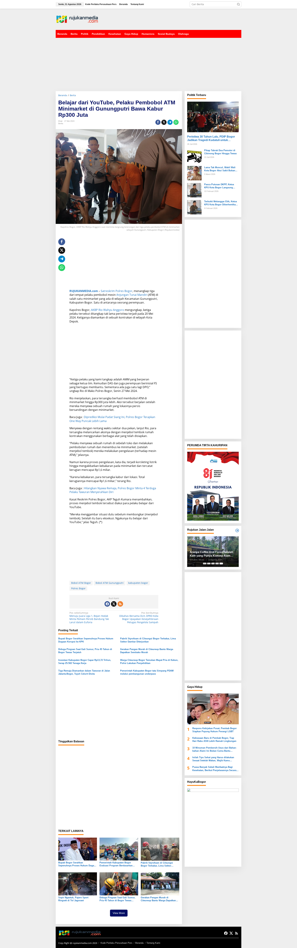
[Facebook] (107, 604)
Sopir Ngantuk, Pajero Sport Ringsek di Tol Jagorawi (73, 899)
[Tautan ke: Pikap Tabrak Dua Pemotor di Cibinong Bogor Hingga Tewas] (194, 155)
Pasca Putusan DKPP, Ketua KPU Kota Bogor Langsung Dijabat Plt (219, 186)
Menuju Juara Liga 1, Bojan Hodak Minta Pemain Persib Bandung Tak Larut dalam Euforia (89, 617)
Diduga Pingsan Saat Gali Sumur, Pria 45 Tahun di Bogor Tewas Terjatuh (85, 651)
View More (119, 913)
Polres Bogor (78, 588)
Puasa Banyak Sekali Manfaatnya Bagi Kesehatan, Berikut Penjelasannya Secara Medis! (214, 769)
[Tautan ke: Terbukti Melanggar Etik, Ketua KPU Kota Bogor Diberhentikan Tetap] (194, 206)
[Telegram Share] (170, 122)
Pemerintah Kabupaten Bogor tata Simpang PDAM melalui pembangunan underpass (147, 672)
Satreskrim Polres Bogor (116, 291)
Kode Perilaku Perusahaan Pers (116, 943)
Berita (60, 123)
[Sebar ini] (158, 122)
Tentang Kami (153, 943)
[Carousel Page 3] (213, 563)
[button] (238, 4)
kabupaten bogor (138, 582)
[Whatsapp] (176, 122)
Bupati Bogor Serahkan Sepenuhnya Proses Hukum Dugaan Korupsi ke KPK (85, 640)
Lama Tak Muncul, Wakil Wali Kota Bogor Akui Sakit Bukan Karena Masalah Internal (219, 169)
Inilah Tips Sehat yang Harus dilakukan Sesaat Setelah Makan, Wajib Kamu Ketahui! (213, 759)
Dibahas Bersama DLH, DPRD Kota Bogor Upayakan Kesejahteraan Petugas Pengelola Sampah (138, 617)
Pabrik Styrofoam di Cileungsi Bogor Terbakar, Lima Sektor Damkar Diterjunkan (148, 640)
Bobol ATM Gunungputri (110, 582)
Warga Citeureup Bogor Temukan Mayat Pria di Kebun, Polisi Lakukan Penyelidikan (149, 661)
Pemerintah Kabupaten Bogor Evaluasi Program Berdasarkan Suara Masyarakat (116, 864)
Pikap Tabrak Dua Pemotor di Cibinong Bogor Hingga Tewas (220, 152)
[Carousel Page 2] (209, 563)
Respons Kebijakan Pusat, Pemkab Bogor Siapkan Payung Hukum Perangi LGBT (214, 730)
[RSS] (120, 604)
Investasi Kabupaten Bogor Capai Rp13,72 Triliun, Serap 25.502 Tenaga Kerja (84, 661)
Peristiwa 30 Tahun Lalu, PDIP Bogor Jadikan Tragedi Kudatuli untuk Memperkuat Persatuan (211, 138)
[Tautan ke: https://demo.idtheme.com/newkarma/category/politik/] (237, 530)
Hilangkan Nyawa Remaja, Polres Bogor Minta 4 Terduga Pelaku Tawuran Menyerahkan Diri (112, 490)
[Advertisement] (178, 19)
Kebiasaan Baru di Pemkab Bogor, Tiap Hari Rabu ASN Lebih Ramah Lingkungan (214, 739)
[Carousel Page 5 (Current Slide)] (221, 563)
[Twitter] (114, 604)
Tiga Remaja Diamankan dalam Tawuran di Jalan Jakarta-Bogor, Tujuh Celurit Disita (84, 672)
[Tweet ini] (164, 122)
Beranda (139, 943)
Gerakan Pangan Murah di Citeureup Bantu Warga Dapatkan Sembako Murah (146, 651)
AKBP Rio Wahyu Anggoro (107, 310)
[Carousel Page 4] (217, 563)
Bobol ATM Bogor (81, 582)
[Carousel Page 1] (204, 563)
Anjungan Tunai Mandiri (131, 295)
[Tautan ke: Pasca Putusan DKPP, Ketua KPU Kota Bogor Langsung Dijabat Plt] (194, 189)
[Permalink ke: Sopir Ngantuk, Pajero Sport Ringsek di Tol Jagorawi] (77, 883)
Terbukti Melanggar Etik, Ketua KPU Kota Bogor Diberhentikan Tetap (220, 203)
